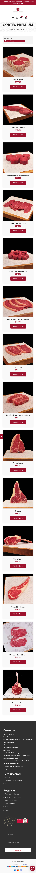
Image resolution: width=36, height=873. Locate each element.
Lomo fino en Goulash (18, 271)
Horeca (7, 777)
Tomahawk (18, 559)
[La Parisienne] (18, 10)
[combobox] (14, 41)
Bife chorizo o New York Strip (18, 415)
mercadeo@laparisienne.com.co (13, 766)
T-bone (18, 511)
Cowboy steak (18, 703)
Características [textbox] (9, 41)
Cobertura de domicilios (13, 780)
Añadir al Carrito (18, 87)
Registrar (18, 850)
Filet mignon (18, 80)
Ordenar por (8, 38)
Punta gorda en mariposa (18, 319)
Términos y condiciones (13, 797)
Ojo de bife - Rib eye (18, 655)
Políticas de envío (11, 800)
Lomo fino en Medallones (18, 175)
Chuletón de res (18, 607)
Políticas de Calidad (12, 794)
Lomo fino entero (18, 128)
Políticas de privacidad (13, 807)
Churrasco (18, 367)
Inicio (11, 29)
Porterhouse (18, 463)
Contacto (8, 784)
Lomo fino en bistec (18, 223)
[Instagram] (6, 769)
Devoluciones (10, 804)
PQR (6, 810)
